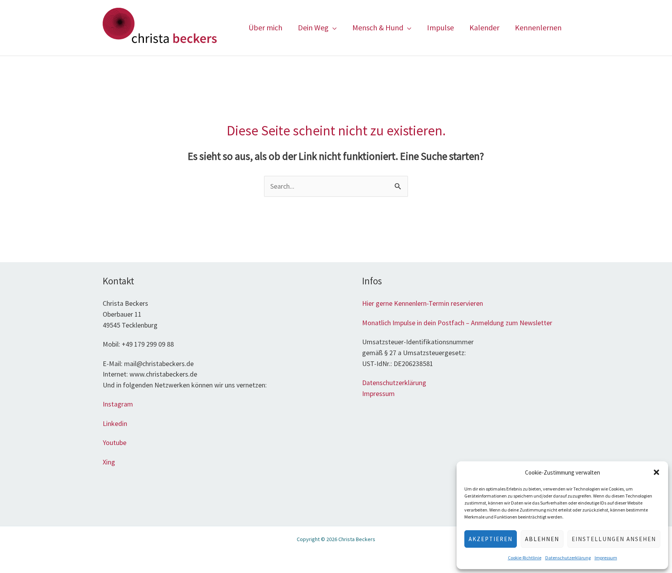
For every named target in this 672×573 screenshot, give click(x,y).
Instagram (118, 404)
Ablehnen (542, 539)
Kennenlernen (538, 27)
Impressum (606, 558)
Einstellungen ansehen (614, 539)
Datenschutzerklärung (568, 558)
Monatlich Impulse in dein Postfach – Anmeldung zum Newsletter (457, 322)
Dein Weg (313, 27)
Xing (110, 461)
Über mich (265, 27)
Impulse (440, 27)
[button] (656, 472)
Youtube (114, 442)
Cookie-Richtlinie (524, 558)
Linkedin (115, 423)
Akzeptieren (491, 539)
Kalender (484, 27)
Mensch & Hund (377, 27)
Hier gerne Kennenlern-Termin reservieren (422, 303)
